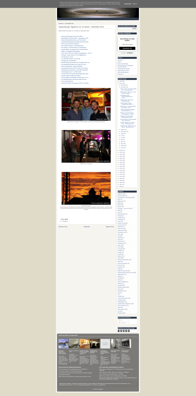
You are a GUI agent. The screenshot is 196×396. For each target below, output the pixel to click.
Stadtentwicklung (122, 287)
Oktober (123, 129)
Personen (120, 267)
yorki (119, 311)
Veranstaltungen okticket (124, 68)
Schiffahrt (120, 278)
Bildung (119, 203)
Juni (122, 137)
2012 (121, 174)
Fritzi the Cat (121, 225)
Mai (122, 139)
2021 (121, 156)
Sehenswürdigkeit (122, 281)
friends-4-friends (122, 223)
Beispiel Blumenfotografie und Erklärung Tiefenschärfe (74, 42)
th (118, 294)
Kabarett (120, 237)
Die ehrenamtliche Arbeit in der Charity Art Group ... (74, 64)
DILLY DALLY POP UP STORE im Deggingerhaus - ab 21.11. (76, 53)
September (123, 131)
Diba (119, 210)
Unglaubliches (121, 301)
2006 (121, 186)
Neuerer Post (63, 226)
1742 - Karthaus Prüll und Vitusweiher (108, 374)
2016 (121, 166)
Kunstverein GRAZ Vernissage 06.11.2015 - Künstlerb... (75, 83)
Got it (135, 4)
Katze (119, 239)
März (122, 143)
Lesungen (120, 248)
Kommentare (123, 322)
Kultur (119, 245)
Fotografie (120, 219)
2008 (121, 182)
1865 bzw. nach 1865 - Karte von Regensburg (110, 375)
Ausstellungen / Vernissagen (125, 197)
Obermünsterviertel (122, 263)
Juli (122, 135)
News (119, 261)
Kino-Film (120, 241)
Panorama (120, 265)
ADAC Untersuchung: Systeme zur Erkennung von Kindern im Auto (75, 376)
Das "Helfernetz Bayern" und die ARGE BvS (72, 45)
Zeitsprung (65, 221)
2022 (121, 154)
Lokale (119, 254)
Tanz (119, 292)
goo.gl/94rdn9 (101, 385)
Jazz (119, 236)
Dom (119, 212)
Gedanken (120, 226)
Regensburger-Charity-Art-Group (126, 272)
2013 (121, 172)
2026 (121, 81)
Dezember (123, 85)
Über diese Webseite (123, 63)
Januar (122, 147)
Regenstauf (120, 274)
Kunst (119, 247)
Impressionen (121, 232)
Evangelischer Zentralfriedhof (68, 60)
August (122, 133)
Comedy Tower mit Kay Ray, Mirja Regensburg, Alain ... (75, 73)
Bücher (119, 206)
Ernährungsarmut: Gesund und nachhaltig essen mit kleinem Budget (75, 372)
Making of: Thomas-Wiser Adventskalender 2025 (126, 117)
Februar (123, 145)
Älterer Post (110, 226)
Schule (119, 279)
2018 (121, 162)
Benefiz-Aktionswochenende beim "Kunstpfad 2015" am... (75, 62)
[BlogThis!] (63, 219)
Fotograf (120, 215)
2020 (121, 158)
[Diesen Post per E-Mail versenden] (61, 219)
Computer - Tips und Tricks (124, 208)
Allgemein (120, 193)
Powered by (123, 53)
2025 (121, 83)
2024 (121, 150)
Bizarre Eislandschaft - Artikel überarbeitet (71, 66)
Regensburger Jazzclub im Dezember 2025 (126, 100)
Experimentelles (122, 214)
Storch (119, 289)
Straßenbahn (121, 290)
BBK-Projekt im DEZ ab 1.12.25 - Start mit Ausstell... (128, 92)
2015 (121, 168)
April (122, 141)
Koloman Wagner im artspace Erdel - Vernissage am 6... (127, 123)
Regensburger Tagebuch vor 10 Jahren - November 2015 (128, 126)
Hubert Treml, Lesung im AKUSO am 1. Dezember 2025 (128, 89)
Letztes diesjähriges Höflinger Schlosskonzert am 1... (127, 110)
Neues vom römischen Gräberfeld (69, 43)
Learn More (127, 4)
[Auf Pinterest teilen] (67, 219)
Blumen (120, 204)
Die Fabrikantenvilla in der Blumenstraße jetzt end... (74, 79)
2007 (121, 184)
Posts (121, 320)
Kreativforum (121, 243)
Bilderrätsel (120, 201)
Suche (119, 62)
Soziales (120, 285)
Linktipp (120, 250)
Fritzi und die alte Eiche (67, 81)
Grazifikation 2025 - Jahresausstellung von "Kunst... (126, 96)
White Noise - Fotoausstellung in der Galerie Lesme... (128, 107)
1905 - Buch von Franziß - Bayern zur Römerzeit (111, 372)
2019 (121, 160)
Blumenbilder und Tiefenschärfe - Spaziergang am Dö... (75, 38)
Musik (119, 257)
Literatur (120, 252)
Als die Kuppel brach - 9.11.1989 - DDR (71, 72)
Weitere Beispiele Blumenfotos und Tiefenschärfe (73, 40)
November (123, 87)
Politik (119, 268)
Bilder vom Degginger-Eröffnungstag (70, 51)
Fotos (119, 221)
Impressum (120, 74)
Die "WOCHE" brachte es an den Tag (70, 58)
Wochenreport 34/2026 (64, 374)
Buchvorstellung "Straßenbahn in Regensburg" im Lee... (75, 77)
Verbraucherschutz (122, 305)
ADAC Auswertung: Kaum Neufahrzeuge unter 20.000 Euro (73, 369)
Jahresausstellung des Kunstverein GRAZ (72, 36)
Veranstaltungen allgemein (124, 303)
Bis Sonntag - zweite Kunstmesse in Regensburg (73, 47)
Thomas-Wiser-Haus (123, 298)
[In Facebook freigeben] (66, 219)
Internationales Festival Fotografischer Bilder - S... (127, 103)
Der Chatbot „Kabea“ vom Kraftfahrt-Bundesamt (70, 371)
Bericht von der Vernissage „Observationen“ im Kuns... (127, 113)
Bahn (119, 199)
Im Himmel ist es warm (67, 57)
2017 (121, 164)
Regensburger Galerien (123, 70)
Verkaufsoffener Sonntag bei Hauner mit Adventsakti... (74, 49)
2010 (121, 178)
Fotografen (120, 217)
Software (120, 283)
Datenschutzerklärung (123, 72)
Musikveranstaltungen (123, 259)
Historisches (121, 230)
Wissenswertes (121, 309)
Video (119, 307)
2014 (121, 170)
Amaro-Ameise (121, 195)
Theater (120, 296)
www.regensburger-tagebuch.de (85, 385)
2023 (121, 152)
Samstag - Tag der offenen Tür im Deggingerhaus (73, 55)
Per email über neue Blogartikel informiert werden (125, 66)
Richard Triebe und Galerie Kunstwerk (70, 75)
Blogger (101, 389)
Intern (119, 234)
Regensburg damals (123, 270)
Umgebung (120, 300)
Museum (120, 256)
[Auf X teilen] (64, 219)
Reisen (119, 276)
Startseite (87, 226)
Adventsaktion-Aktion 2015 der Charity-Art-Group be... (75, 68)
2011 (121, 176)
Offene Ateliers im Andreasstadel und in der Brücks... (128, 120)
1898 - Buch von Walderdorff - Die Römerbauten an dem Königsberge (116, 369)
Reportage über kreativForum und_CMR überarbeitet (74, 70)
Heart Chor (120, 228)
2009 (121, 180)
